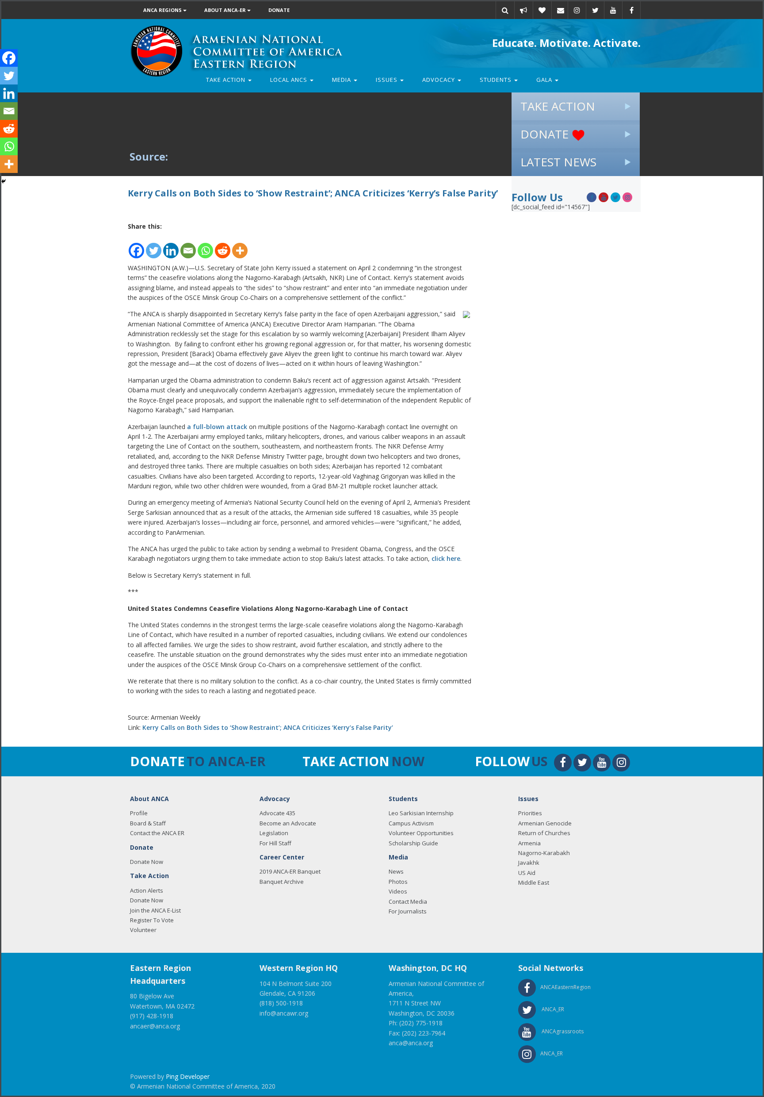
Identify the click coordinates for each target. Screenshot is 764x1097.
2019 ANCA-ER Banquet (290, 871)
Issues (387, 80)
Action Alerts (146, 890)
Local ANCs (289, 80)
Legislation (274, 833)
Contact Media (408, 901)
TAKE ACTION (557, 106)
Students (496, 80)
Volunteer (143, 930)
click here (446, 558)
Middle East (533, 882)
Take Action (226, 80)
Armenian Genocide (545, 823)
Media (342, 80)
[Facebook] (136, 245)
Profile (139, 813)
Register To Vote (152, 920)
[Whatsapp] (205, 245)
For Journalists (408, 911)
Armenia (529, 843)
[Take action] (523, 10)
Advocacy (439, 80)
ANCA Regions (163, 10)
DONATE (546, 134)
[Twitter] (153, 245)
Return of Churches (544, 833)
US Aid (526, 873)
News (396, 871)
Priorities (530, 813)
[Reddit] (222, 245)
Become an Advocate (288, 823)
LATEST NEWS (558, 162)
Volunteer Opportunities (421, 833)
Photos (398, 882)
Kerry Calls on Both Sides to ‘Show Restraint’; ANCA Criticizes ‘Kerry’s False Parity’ (267, 727)
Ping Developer (188, 1076)
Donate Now (146, 862)
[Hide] (3, 181)
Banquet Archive (282, 882)
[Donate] (542, 10)
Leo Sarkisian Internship (421, 813)
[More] (240, 245)
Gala (545, 80)
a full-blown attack (216, 426)
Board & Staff (148, 823)
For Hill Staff (275, 843)
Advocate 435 (277, 813)
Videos (398, 891)
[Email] (560, 10)
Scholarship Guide (413, 843)
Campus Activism (411, 823)
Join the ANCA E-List (155, 910)
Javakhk (528, 863)
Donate (279, 10)
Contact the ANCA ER (157, 833)
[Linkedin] (171, 245)
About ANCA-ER (225, 10)
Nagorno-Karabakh (544, 853)
